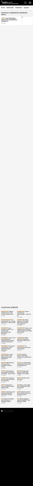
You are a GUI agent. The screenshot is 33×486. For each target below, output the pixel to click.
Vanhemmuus (18, 7)
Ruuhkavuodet (10, 7)
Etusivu (3, 7)
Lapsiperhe (26, 7)
